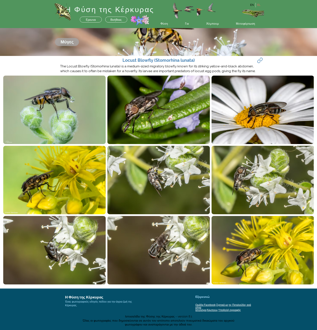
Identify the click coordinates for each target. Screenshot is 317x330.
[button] (164, 23)
